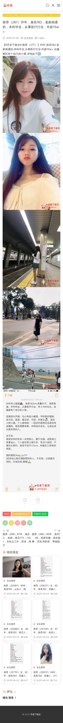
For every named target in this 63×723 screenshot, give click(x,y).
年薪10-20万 (40, 514)
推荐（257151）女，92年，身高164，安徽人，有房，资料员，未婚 (16, 674)
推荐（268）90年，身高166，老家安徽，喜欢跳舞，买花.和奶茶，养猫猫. (46, 538)
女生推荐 (28, 38)
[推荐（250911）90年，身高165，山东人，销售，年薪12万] (17, 566)
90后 (6, 514)
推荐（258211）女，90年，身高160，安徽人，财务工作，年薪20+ (45, 587)
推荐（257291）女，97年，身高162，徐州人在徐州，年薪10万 (45, 630)
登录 (11, 697)
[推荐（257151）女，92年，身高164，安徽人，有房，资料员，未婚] (17, 653)
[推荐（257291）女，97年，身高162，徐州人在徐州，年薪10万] (46, 610)
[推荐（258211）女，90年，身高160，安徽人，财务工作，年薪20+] (46, 566)
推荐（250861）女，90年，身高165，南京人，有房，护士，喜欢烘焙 (16, 630)
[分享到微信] (5, 523)
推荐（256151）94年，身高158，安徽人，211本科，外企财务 (46, 674)
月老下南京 (8, 5)
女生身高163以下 (21, 514)
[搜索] (47, 5)
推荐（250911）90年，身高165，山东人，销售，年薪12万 (16, 587)
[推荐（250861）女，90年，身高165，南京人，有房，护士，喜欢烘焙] (17, 610)
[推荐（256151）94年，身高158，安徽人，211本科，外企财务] (46, 653)
